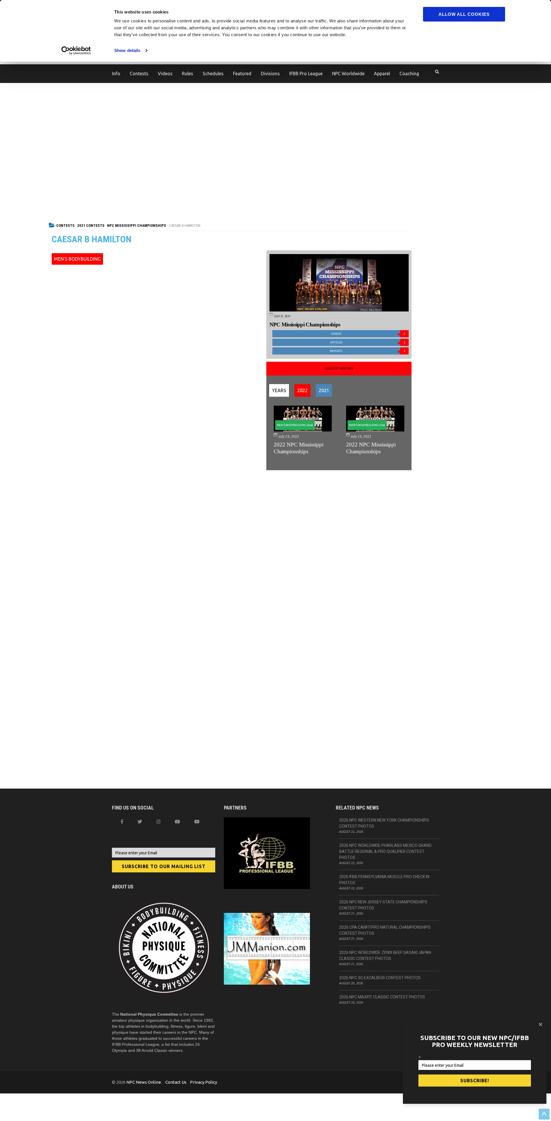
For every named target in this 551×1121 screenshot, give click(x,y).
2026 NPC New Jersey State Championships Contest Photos (383, 905)
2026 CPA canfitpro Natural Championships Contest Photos (384, 930)
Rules (187, 73)
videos (368, 334)
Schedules (213, 73)
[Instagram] (158, 821)
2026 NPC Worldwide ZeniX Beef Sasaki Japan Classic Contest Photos (385, 955)
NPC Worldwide (348, 73)
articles (367, 342)
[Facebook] (122, 821)
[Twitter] (139, 821)
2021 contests (90, 225)
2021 (324, 390)
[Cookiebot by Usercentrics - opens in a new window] (76, 50)
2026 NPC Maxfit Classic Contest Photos (382, 997)
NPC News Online (143, 1082)
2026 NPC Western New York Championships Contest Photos (384, 823)
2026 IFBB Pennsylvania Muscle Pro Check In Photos (384, 879)
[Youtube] (196, 821)
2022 (302, 390)
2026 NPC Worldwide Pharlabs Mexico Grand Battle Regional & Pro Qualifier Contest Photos (385, 851)
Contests (139, 73)
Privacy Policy (203, 1082)
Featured (242, 73)
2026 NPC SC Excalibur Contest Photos (380, 977)
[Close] (540, 1024)
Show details (127, 50)
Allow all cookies (464, 14)
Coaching (409, 73)
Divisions (270, 73)
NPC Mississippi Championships (136, 225)
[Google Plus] (177, 821)
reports (367, 351)
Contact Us (176, 1082)
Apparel (382, 73)
